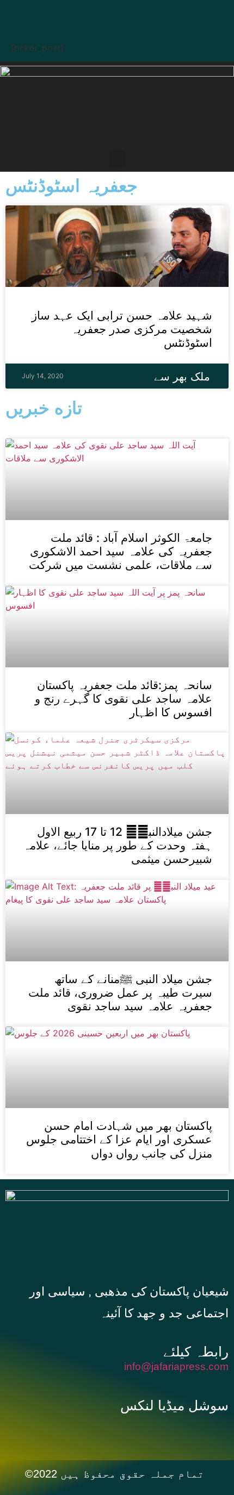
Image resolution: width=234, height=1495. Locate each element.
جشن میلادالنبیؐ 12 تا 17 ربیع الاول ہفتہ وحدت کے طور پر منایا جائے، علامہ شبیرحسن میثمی (117, 845)
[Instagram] (168, 13)
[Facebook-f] (105, 1432)
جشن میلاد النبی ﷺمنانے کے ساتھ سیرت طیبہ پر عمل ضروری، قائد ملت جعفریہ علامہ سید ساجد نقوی (120, 992)
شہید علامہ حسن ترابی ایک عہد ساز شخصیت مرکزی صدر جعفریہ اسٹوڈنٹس (122, 329)
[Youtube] (136, 13)
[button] (117, 159)
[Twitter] (103, 13)
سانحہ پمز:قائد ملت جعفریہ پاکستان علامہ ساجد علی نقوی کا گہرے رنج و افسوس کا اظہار (123, 698)
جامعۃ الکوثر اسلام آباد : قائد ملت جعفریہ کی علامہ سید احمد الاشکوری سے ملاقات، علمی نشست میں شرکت (120, 551)
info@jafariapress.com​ (176, 1366)
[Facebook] (70, 13)
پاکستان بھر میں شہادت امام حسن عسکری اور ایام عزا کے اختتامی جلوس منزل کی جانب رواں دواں (119, 1139)
